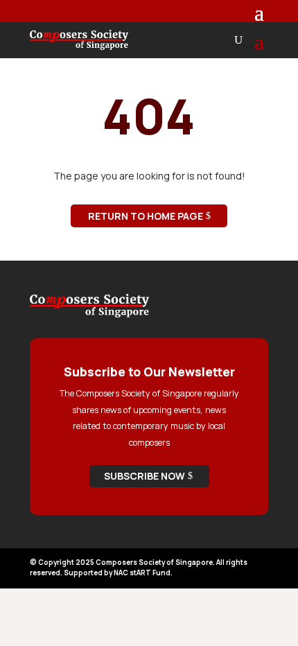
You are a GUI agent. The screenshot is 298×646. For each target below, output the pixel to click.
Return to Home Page (145, 215)
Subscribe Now (144, 475)
